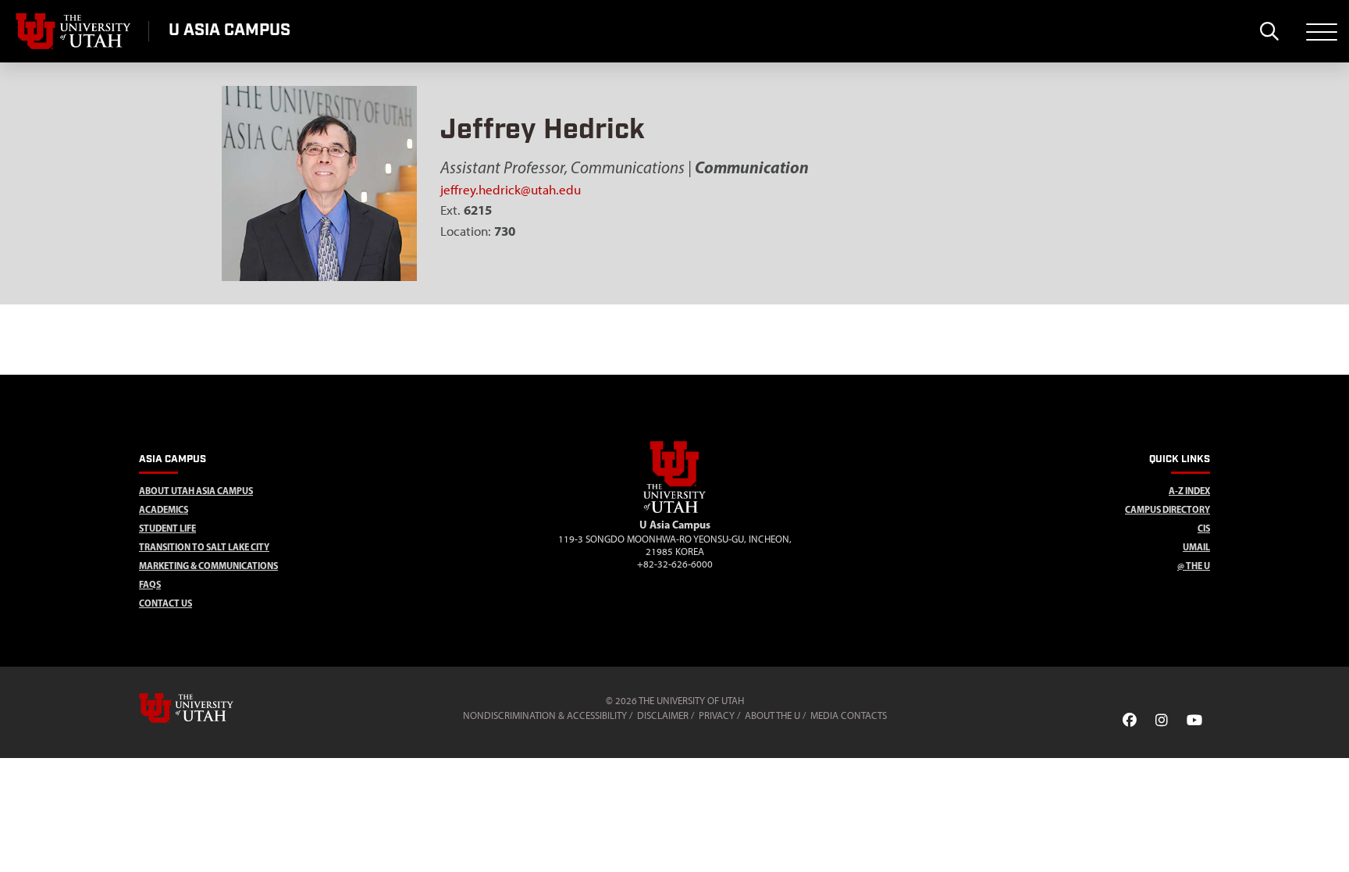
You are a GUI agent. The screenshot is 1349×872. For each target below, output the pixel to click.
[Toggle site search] (1269, 31)
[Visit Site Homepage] (674, 509)
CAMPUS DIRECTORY (1167, 509)
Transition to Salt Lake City (204, 547)
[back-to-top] (1330, 841)
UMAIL (1196, 547)
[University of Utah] (208, 708)
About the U (772, 715)
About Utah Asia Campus (196, 491)
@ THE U (1193, 565)
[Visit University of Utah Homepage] (74, 31)
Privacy (717, 715)
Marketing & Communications (208, 565)
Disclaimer (663, 715)
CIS (1204, 528)
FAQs (150, 584)
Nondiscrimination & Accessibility (545, 715)
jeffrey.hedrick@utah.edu (510, 190)
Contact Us (165, 603)
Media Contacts (848, 715)
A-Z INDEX (1189, 491)
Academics (163, 509)
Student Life (167, 528)
